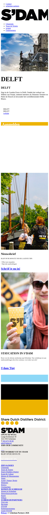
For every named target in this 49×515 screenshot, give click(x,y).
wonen (8, 28)
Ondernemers (11, 30)
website (6, 113)
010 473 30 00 (8, 441)
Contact (9, 4)
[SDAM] (12, 432)
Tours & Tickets (12, 26)
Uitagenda (9, 24)
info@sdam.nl (6, 443)
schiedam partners (12, 6)
